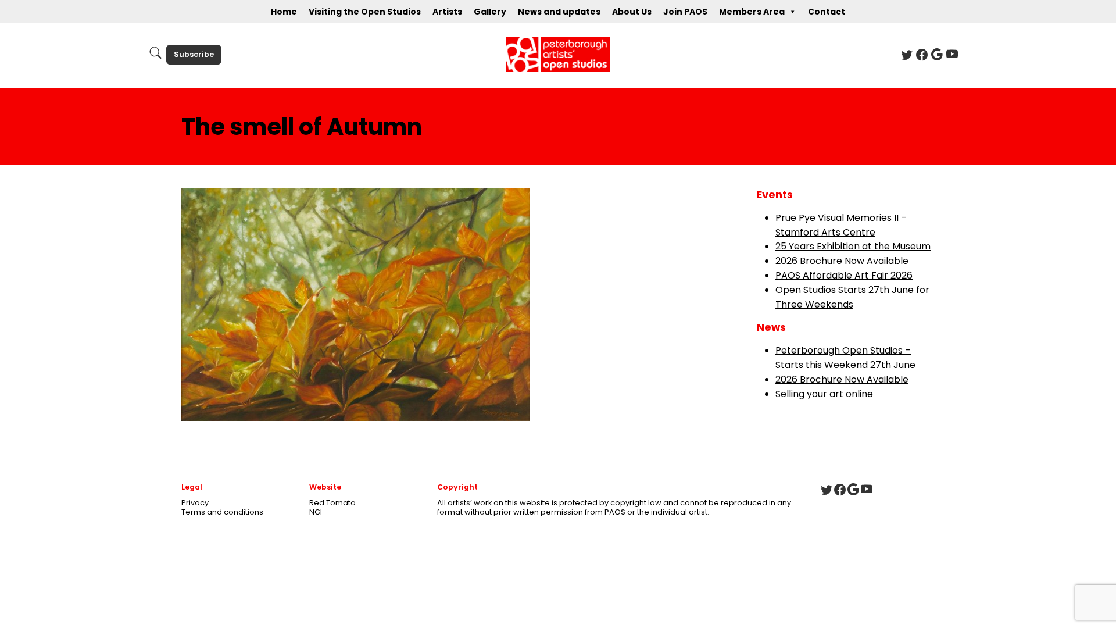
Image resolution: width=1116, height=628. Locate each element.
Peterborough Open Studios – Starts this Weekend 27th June (845, 358)
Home (284, 11)
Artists (447, 11)
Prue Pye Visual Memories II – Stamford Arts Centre (841, 225)
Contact (826, 11)
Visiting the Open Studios (365, 11)
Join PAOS (685, 11)
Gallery (490, 11)
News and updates (559, 11)
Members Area (752, 11)
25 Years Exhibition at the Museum (853, 246)
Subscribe (194, 54)
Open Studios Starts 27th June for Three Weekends (852, 297)
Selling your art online (824, 394)
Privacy (195, 503)
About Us (632, 11)
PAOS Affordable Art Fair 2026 (844, 275)
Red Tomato (332, 503)
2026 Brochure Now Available (841, 260)
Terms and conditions (222, 512)
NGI (315, 512)
